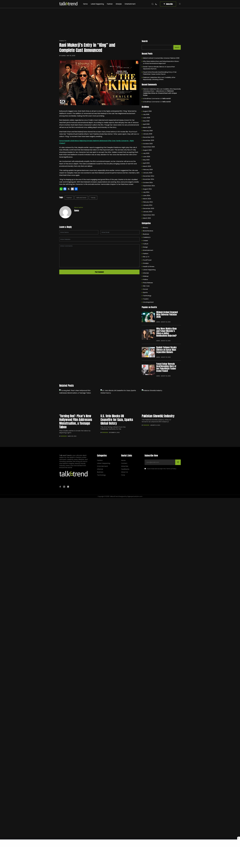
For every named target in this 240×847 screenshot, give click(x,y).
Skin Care (146, 286)
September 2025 (149, 147)
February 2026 (148, 131)
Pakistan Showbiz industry (158, 416)
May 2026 (146, 121)
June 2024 (146, 195)
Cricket (145, 241)
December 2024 (148, 176)
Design (145, 247)
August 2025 (147, 150)
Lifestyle (119, 4)
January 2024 (147, 205)
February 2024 (148, 202)
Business (146, 234)
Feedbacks (125, 469)
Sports (145, 292)
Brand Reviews (148, 231)
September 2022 (149, 215)
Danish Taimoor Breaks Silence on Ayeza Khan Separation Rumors (159, 68)
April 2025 (146, 163)
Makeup (145, 276)
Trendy (93, 198)
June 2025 (146, 157)
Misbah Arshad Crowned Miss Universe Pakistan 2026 (161, 58)
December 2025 (148, 137)
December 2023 (148, 208)
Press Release (148, 283)
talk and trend (81, 198)
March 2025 (147, 166)
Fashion (110, 4)
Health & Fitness (148, 266)
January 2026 (147, 134)
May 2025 (146, 160)
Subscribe (169, 4)
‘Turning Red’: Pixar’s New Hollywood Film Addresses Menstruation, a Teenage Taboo (75, 421)
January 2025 (147, 173)
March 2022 (147, 218)
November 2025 (148, 140)
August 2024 (147, 189)
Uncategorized (148, 302)
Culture (145, 244)
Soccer (145, 289)
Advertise (124, 466)
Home (85, 4)
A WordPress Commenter (151, 98)
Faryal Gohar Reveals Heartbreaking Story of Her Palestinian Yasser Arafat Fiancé (160, 73)
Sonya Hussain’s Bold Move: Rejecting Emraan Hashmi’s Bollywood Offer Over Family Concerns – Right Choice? (96, 142)
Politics (145, 279)
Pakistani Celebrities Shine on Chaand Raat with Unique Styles (160, 93)
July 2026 (146, 114)
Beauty (145, 228)
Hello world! (166, 98)
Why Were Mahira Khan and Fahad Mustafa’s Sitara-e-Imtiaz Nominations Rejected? (161, 62)
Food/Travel (147, 260)
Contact (124, 463)
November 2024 (148, 179)
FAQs (123, 475)
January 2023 (147, 212)
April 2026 (146, 124)
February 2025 (148, 170)
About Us (124, 472)
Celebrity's (146, 237)
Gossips (146, 263)
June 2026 (146, 118)
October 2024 (148, 182)
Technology (147, 296)
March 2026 (147, 127)
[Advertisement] (120, 22)
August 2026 (147, 111)
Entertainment (130, 4)
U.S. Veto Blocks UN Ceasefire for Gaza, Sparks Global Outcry (116, 419)
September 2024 (149, 186)
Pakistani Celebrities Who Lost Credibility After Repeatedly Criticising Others (159, 78)
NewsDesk (64, 436)
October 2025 (148, 144)
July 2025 (146, 153)
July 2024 (146, 192)
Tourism (146, 299)
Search (145, 41)
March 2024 (147, 199)
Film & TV (62, 41)
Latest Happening (97, 4)
